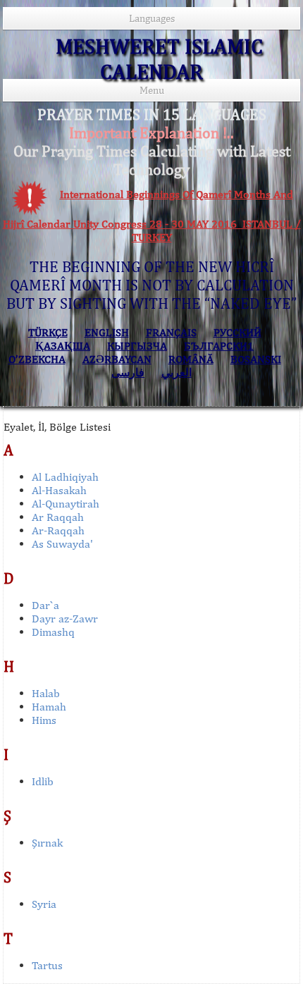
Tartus (47, 965)
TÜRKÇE (48, 332)
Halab (46, 693)
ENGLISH (107, 332)
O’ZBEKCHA (37, 359)
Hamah (49, 706)
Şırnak (47, 842)
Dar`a (45, 605)
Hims (44, 720)
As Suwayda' (62, 544)
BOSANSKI (255, 359)
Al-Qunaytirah (65, 503)
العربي (176, 372)
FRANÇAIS (171, 332)
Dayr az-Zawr (65, 618)
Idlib (43, 781)
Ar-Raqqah (58, 530)
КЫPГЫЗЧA (137, 345)
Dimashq (53, 632)
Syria (44, 904)
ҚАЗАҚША (62, 345)
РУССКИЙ (237, 332)
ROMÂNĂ (191, 359)
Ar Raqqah (58, 517)
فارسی (127, 372)
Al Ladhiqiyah (65, 477)
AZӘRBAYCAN (117, 359)
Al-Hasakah (59, 490)
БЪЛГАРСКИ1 (219, 345)
